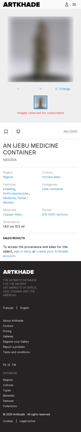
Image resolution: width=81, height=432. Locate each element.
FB (4, 364)
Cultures (8, 385)
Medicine (9, 198)
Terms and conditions (16, 352)
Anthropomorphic (16, 193)
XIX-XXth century (55, 214)
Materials (9, 210)
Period (46, 210)
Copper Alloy (12, 214)
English (24, 307)
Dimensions (11, 222)
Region (8, 172)
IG (9, 364)
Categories (49, 184)
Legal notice (27, 421)
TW (14, 364)
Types (7, 390)
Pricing (7, 331)
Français (8, 307)
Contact (8, 325)
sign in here (22, 251)
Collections (10, 406)
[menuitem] (23, 4)
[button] (74, 4)
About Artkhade (13, 320)
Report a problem (14, 346)
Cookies (8, 421)
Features (9, 184)
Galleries (8, 336)
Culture (47, 172)
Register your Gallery (16, 341)
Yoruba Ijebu (51, 177)
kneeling (9, 189)
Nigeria (8, 177)
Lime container (52, 189)
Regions (8, 379)
